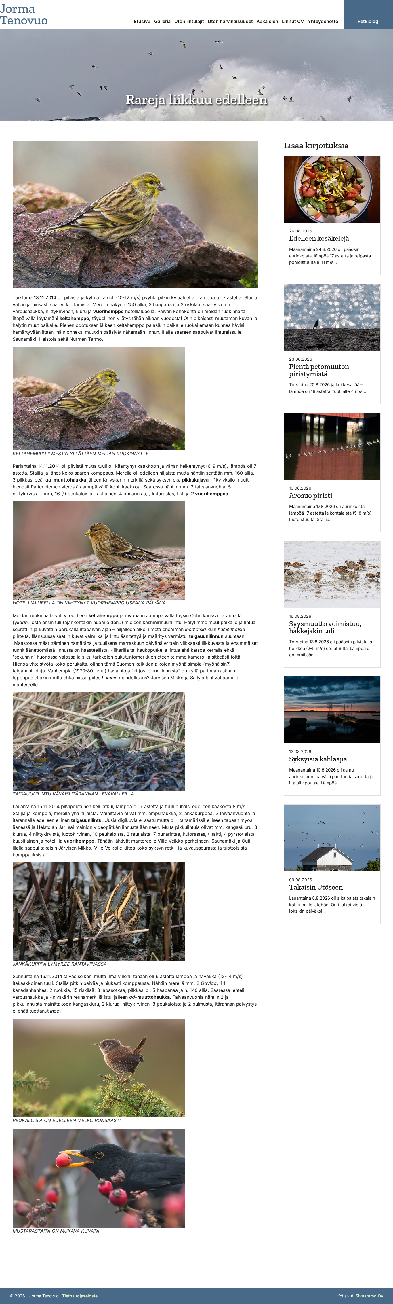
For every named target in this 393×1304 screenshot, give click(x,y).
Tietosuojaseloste (80, 1295)
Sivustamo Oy (369, 1295)
